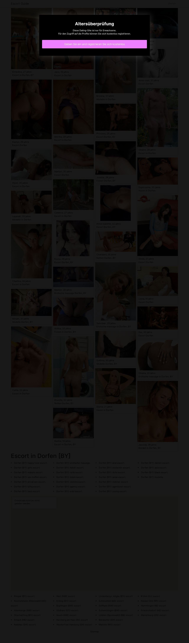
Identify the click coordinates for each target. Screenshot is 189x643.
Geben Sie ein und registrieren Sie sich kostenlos (94, 44)
